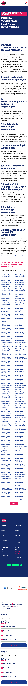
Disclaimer (4, 606)
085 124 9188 (17, 551)
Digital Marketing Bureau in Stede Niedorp (5, 450)
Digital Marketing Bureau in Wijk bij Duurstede (5, 371)
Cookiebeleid (9, 606)
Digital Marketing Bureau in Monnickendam (19, 460)
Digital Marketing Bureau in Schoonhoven (19, 304)
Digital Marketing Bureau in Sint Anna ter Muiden (20, 310)
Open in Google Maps (18, 559)
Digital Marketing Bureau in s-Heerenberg (19, 484)
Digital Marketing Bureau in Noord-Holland (5, 276)
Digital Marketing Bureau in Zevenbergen (5, 320)
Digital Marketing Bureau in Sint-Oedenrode (19, 397)
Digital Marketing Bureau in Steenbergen (5, 407)
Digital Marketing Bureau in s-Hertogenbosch (19, 478)
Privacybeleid (15, 606)
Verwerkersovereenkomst (7, 604)
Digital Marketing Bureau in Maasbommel (19, 498)
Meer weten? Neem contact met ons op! (12, 255)
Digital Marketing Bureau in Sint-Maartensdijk (5, 310)
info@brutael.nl (17, 553)
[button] (25, 3)
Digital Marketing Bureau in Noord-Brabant (19, 294)
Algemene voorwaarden (17, 604)
